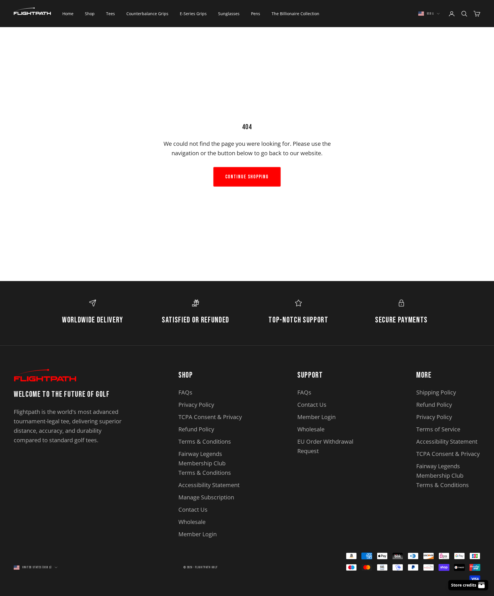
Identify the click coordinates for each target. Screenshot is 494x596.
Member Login (197, 534)
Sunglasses (229, 13)
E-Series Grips (193, 13)
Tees (110, 13)
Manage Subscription (206, 497)
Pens (255, 13)
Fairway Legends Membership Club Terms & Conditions (204, 463)
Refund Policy (196, 429)
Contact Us (193, 509)
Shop (90, 13)
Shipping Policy (436, 392)
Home (67, 13)
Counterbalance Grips (147, 13)
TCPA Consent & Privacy (210, 417)
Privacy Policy (196, 404)
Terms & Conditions (204, 441)
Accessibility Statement (209, 485)
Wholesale (192, 522)
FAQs (185, 392)
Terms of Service (438, 429)
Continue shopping (247, 177)
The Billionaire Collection (295, 13)
